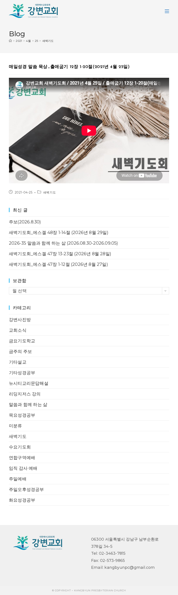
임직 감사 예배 (23, 468)
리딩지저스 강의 (25, 394)
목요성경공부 (22, 415)
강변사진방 (20, 319)
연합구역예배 (22, 457)
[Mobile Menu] (167, 10)
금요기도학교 (22, 340)
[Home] (10, 40)
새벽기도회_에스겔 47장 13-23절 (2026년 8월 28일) (60, 253)
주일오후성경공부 (26, 489)
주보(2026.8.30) (25, 221)
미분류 (15, 425)
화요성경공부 (22, 500)
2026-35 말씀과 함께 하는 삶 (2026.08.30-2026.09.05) (63, 243)
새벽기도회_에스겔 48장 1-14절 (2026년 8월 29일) (58, 232)
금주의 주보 (20, 351)
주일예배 (17, 478)
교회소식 (17, 330)
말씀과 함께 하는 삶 (28, 404)
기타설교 (17, 362)
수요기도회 (20, 447)
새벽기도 (48, 40)
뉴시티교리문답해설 (28, 383)
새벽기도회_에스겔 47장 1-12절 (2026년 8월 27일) (58, 264)
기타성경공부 (22, 372)
